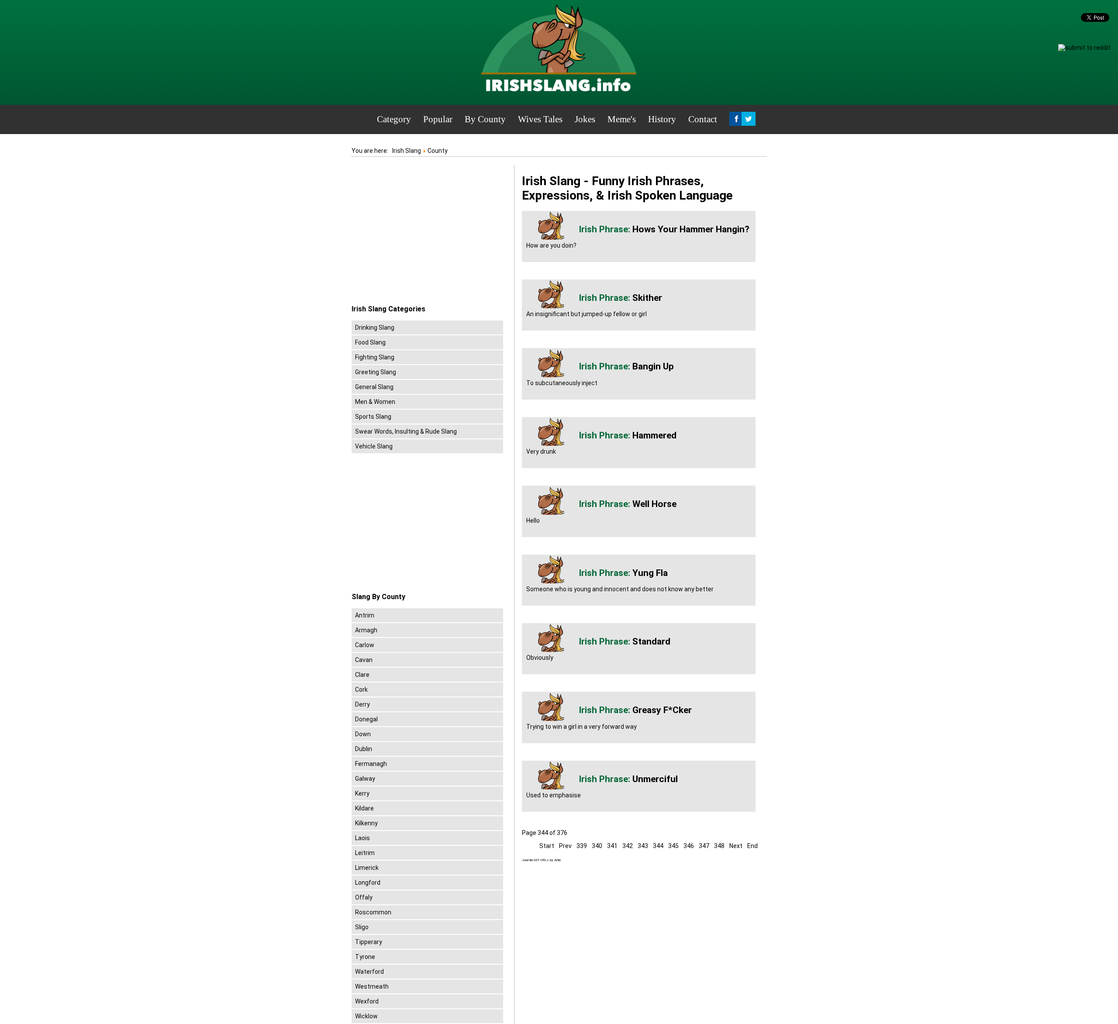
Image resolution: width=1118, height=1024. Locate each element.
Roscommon (373, 912)
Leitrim (365, 852)
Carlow (364, 644)
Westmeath (372, 986)
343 (643, 845)
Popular (437, 119)
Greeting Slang (375, 372)
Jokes (585, 119)
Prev (565, 845)
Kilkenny (366, 823)
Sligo (362, 927)
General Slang (374, 386)
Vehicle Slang (374, 446)
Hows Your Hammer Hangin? (690, 229)
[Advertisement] (425, 235)
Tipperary (368, 941)
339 (581, 845)
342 (627, 845)
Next (735, 845)
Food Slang (370, 342)
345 (673, 845)
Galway (365, 778)
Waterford (369, 971)
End (752, 845)
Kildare (364, 808)
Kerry (362, 793)
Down (363, 734)
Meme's (621, 119)
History (662, 119)
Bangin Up (653, 366)
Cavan (364, 659)
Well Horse (654, 504)
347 (704, 845)
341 (612, 845)
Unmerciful (655, 779)
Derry (362, 704)
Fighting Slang (374, 357)
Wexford (367, 1001)
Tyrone (365, 956)
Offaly (364, 897)
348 (719, 845)
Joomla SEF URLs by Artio (541, 860)
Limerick (367, 867)
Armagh (366, 630)
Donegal (366, 719)
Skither (647, 298)
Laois (362, 837)
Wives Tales (540, 119)
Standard (651, 641)
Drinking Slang (374, 327)
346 (688, 845)
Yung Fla (650, 573)
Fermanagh (371, 763)
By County (485, 119)
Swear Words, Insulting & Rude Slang (406, 431)
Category (394, 119)
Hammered (654, 435)
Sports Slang (373, 416)
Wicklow (366, 1016)
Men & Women (375, 401)
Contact (702, 119)
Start (546, 845)
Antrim (364, 615)
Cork (361, 689)
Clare (362, 674)
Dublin (363, 748)
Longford (367, 882)
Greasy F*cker (662, 710)
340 (597, 845)
